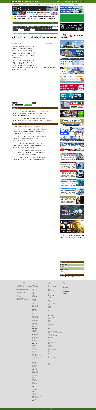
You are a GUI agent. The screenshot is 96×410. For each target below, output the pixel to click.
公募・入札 (44, 28)
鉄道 (33, 295)
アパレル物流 (35, 305)
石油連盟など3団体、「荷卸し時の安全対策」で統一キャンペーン (33, 120)
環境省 (33, 366)
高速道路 (32, 30)
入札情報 (49, 361)
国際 (49, 26)
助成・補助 (34, 374)
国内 (44, 26)
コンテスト (50, 356)
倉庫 (33, 288)
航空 (33, 293)
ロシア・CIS (34, 402)
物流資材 (49, 304)
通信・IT (34, 321)
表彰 (49, 348)
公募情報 (49, 363)
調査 (49, 323)
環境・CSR (55, 26)
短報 (64, 283)
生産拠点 (34, 331)
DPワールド (55, 28)
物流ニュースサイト (54, 408)
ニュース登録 (28, 105)
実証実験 (49, 325)
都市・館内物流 (35, 306)
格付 (49, 340)
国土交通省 (34, 363)
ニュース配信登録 (20, 291)
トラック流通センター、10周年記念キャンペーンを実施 (31, 111)
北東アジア (34, 394)
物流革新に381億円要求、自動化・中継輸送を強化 (29, 126)
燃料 (49, 289)
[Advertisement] (47, 55)
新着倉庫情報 (27, 30)
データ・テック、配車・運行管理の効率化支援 (29, 143)
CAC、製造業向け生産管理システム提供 (27, 138)
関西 (33, 386)
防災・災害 (50, 293)
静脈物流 (34, 298)
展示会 (49, 353)
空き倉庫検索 (15, 33)
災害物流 (34, 299)
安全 (49, 288)
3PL (33, 285)
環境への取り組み (51, 290)
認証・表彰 (32, 28)
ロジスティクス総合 (36, 283)
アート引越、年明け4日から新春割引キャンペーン (29, 118)
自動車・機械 (35, 316)
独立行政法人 (35, 371)
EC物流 (33, 302)
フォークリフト (51, 313)
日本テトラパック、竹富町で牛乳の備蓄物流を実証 (30, 136)
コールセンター (35, 340)
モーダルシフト (51, 285)
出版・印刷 (34, 326)
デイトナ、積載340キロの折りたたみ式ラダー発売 (29, 159)
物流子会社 (34, 296)
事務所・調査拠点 (35, 337)
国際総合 (34, 393)
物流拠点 (38, 23)
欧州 (33, 400)
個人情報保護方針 (20, 298)
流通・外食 (34, 323)
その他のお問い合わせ (21, 292)
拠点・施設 (27, 26)
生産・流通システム (52, 303)
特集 (27, 33)
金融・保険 (34, 354)
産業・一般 (32, 26)
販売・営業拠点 (35, 333)
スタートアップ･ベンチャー (38, 308)
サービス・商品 (15, 28)
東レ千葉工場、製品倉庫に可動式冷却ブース (28, 148)
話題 (49, 28)
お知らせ (18, 283)
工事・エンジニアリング (37, 355)
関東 (33, 382)
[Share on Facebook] (12, 105)
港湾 (33, 289)
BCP (49, 292)
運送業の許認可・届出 (52, 342)
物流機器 (49, 306)
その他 (49, 364)
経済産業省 (34, 365)
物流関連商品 (50, 307)
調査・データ (21, 28)
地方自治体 (34, 369)
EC (15, 23)
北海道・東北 (35, 380)
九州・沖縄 (34, 389)
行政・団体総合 (35, 375)
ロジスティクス (15, 26)
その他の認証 (50, 346)
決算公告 (18, 295)
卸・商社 (34, 351)
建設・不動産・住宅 (36, 320)
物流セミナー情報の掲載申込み (51, 4)
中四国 (33, 388)
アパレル (32, 23)
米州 (33, 404)
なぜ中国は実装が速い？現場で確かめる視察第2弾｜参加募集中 (34, 16)
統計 (49, 321)
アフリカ (34, 403)
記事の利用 (18, 296)
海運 (33, 292)
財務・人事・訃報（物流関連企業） (55, 332)
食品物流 (34, 300)
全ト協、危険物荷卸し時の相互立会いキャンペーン (30, 113)
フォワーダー (35, 286)
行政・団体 (38, 26)
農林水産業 (34, 347)
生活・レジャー (35, 324)
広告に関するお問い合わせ (64, 4)
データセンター (35, 338)
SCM (33, 314)
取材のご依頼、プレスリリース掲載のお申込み (35, 4)
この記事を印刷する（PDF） (51, 43)
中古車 (33, 359)
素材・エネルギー (35, 319)
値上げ (21, 30)
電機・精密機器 (35, 317)
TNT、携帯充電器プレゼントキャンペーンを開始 (29, 115)
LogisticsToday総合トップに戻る (18, 4)
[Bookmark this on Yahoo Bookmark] (24, 105)
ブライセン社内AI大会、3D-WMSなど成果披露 (29, 131)
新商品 (49, 309)
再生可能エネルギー (52, 286)
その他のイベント (51, 357)
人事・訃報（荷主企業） (53, 335)
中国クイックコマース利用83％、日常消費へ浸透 (29, 152)
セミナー (49, 354)
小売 (33, 352)
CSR (49, 283)
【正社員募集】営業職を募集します (72, 276)
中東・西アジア (35, 399)
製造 (33, 348)
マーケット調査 (51, 317)
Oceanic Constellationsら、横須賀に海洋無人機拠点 (30, 145)
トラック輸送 (44, 23)
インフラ (34, 341)
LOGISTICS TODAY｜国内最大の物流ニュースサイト (16, 1)
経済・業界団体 (35, 372)
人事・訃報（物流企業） (53, 331)
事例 (49, 318)
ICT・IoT (49, 297)
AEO (49, 339)
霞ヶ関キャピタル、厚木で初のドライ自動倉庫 (29, 134)
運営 (17, 293)
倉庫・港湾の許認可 (52, 349)
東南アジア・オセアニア (37, 396)
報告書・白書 (50, 324)
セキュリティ (50, 311)
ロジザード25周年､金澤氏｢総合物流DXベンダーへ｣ (30, 129)
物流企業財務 (50, 329)
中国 (49, 23)
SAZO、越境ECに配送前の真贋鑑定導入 (27, 155)
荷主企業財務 (50, 334)
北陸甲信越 (34, 383)
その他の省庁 (35, 368)
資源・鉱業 (34, 349)
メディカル (27, 23)
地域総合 (34, 379)
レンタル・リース (35, 358)
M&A (55, 23)
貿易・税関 (34, 310)
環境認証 (49, 343)
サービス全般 (50, 299)
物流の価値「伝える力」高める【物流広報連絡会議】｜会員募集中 (35, 18)
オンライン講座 (21, 33)
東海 (33, 385)
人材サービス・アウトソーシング (39, 357)
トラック (49, 310)
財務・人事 (27, 28)
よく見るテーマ (69, 1)
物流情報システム (51, 301)
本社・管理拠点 (35, 334)
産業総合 (34, 345)
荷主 (21, 26)
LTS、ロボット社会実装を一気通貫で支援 (27, 150)
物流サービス (50, 300)
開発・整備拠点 (35, 335)
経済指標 (49, 320)
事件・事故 (15, 30)
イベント (38, 28)
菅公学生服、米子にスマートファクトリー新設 (29, 141)
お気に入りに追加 (60, 1)
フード (21, 23)
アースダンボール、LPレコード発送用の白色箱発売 (30, 157)
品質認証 (49, 345)
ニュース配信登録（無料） (75, 4)
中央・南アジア (35, 397)
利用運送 (34, 309)
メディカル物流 (35, 303)
